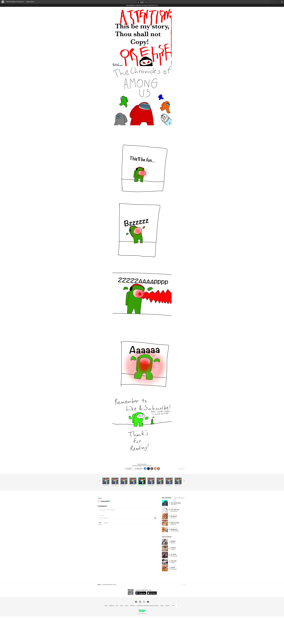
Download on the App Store (152, 593)
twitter (144, 601)
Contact (167, 605)
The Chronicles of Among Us (15, 1)
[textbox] (127, 511)
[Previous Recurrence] (99, 481)
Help (117, 605)
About (106, 605)
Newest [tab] (106, 523)
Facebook (276, 2)
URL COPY (282, 2)
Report (181, 468)
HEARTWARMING (179, 498)
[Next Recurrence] (184, 481)
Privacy (126, 605)
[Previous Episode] (138, 2)
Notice (99, 584)
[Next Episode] (146, 2)
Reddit (155, 468)
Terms (121, 605)
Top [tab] (100, 523)
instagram (140, 601)
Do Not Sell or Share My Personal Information (147, 605)
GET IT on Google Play (140, 593)
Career (162, 605)
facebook (136, 601)
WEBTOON (2, 2)
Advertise (132, 605)
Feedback (111, 605)
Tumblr (151, 468)
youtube (148, 601)
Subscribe (273, 2)
